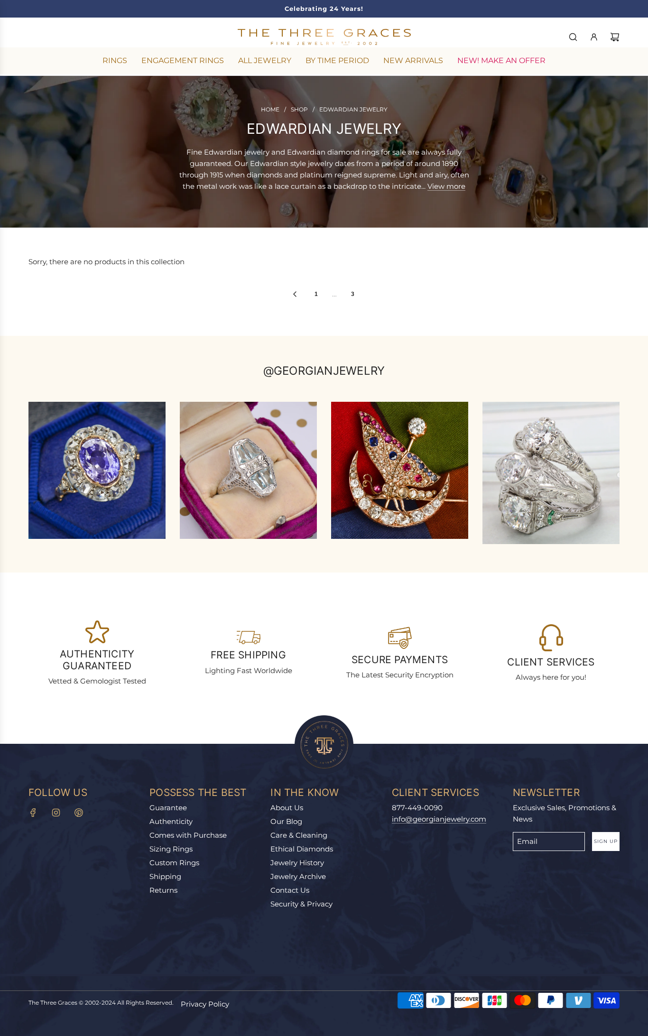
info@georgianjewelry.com (439, 818)
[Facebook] (33, 812)
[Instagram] (56, 812)
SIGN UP (606, 841)
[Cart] (614, 37)
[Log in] (593, 37)
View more (446, 186)
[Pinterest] (78, 812)
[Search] (573, 37)
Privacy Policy (205, 1003)
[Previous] (294, 294)
